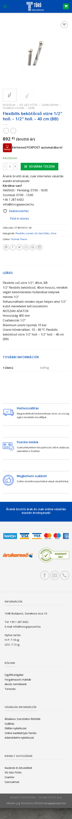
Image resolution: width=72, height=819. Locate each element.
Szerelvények (50, 105)
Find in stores (19, 218)
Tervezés (10, 689)
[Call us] (64, 575)
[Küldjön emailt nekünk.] (54, 575)
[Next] (63, 53)
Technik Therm (19, 239)
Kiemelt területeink (23, 797)
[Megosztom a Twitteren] (19, 247)
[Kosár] (66, 6)
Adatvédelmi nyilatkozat (19, 737)
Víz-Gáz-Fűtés (28, 105)
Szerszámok (12, 782)
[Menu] (5, 6)
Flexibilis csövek (13, 108)
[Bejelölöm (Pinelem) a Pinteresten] (33, 247)
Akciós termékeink (16, 684)
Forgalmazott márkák (18, 679)
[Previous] (8, 53)
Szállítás (9, 723)
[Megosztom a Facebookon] (13, 247)
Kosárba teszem (42, 166)
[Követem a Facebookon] (44, 575)
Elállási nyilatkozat (16, 728)
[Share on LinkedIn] (39, 247)
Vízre (31, 108)
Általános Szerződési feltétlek (22, 719)
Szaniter (9, 777)
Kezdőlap (9, 105)
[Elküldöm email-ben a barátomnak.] (26, 247)
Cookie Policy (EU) (50, 797)
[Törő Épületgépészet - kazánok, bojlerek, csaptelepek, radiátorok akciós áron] (35, 6)
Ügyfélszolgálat (14, 675)
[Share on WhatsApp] (6, 247)
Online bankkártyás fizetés (21, 733)
